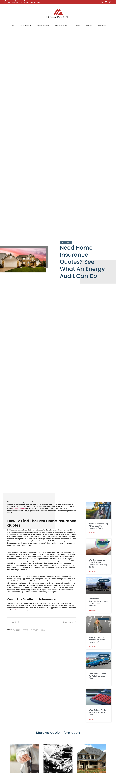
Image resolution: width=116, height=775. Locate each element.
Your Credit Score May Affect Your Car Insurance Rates (98, 526)
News (78, 25)
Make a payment (43, 25)
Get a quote (24, 25)
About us (89, 25)
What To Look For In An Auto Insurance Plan (97, 676)
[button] (16, 630)
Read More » (92, 533)
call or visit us (18, 610)
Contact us (102, 25)
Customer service (61, 25)
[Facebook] (102, 1)
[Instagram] (109, 1)
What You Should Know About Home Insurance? (97, 639)
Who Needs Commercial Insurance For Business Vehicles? (98, 602)
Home (12, 25)
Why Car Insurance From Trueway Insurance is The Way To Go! (98, 563)
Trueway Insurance (19, 508)
